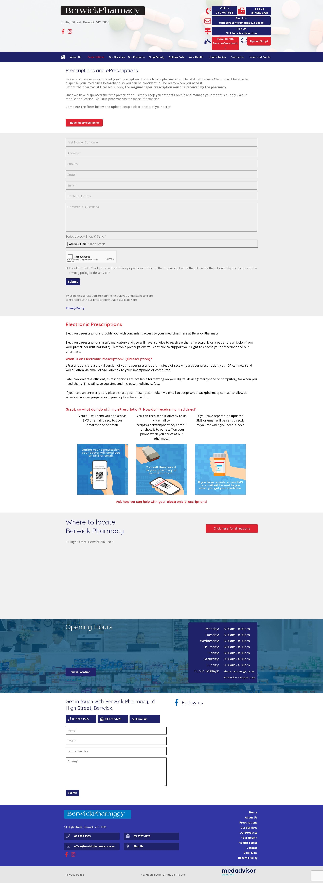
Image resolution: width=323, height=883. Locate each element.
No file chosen (95, 244)
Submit (73, 282)
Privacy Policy (75, 874)
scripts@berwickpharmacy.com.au (161, 425)
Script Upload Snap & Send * (86, 236)
